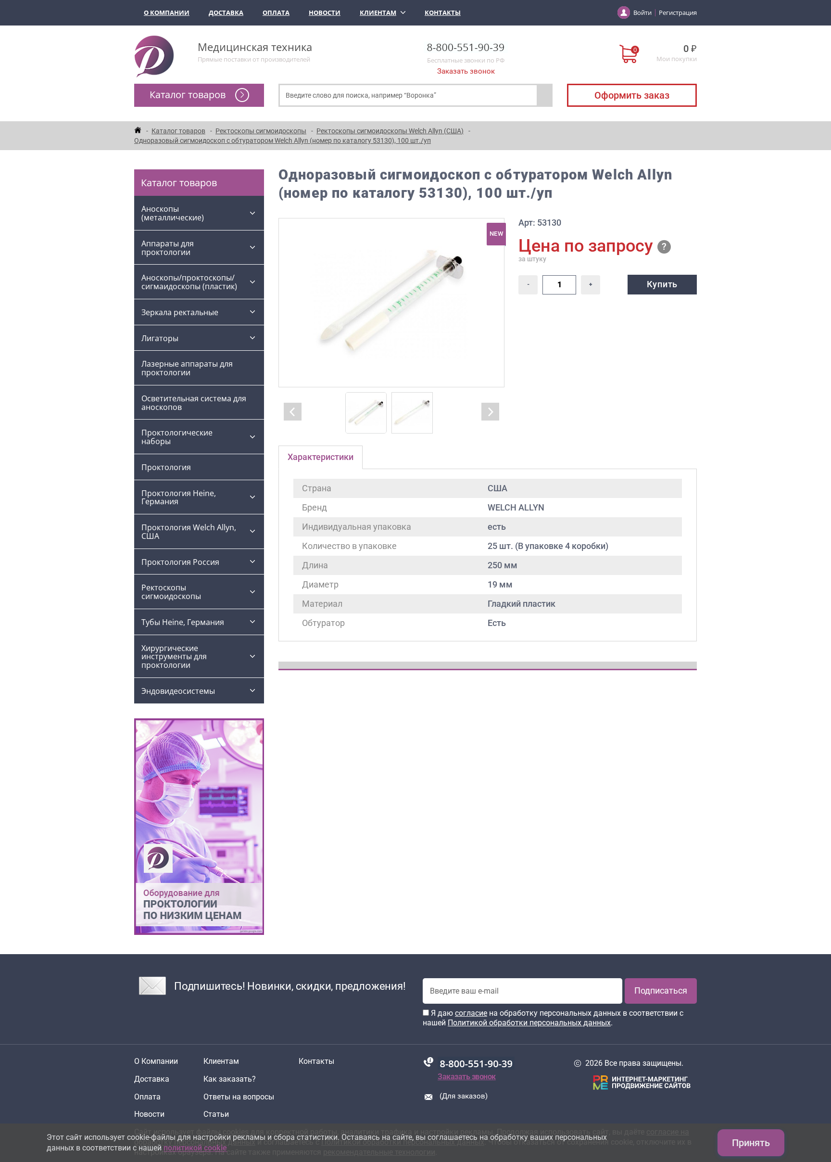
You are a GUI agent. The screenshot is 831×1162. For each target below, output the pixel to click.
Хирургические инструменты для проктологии (174, 657)
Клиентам (378, 12)
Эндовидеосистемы (178, 691)
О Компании (166, 12)
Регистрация (678, 12)
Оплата (276, 12)
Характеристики (320, 457)
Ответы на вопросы (238, 1097)
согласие (471, 1013)
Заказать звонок (466, 71)
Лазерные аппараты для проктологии (187, 368)
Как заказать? (229, 1079)
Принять (751, 1143)
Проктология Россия (180, 562)
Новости (324, 12)
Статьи (216, 1114)
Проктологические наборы (177, 437)
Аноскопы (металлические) (172, 213)
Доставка (226, 12)
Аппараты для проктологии (167, 247)
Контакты (443, 12)
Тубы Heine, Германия (182, 622)
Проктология (166, 467)
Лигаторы (159, 338)
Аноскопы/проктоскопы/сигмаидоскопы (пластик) (189, 282)
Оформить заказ (631, 95)
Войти (642, 12)
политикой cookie (195, 1147)
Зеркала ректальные (179, 312)
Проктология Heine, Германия (178, 497)
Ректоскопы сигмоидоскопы (171, 591)
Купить (662, 284)
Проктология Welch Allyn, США (188, 531)
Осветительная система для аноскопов (193, 402)
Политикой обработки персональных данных (529, 1022)
